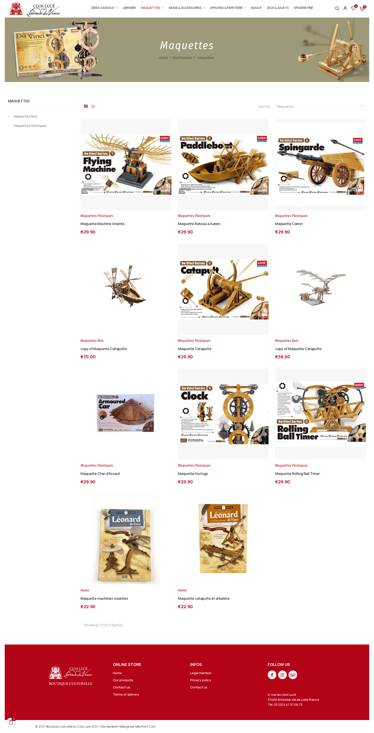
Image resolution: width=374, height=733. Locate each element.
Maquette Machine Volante (102, 223)
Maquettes (18, 101)
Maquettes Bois (25, 116)
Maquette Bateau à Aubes (199, 223)
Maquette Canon (289, 223)
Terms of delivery (126, 694)
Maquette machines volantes (104, 598)
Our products (123, 680)
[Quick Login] (343, 9)
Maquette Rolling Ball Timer (297, 473)
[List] (93, 106)
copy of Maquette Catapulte (104, 348)
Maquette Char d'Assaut (100, 473)
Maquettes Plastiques (30, 125)
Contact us (121, 687)
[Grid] (86, 106)
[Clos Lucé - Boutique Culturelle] (71, 674)
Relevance (320, 106)
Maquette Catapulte (194, 348)
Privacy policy (200, 680)
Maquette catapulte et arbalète (204, 598)
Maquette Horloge (193, 473)
